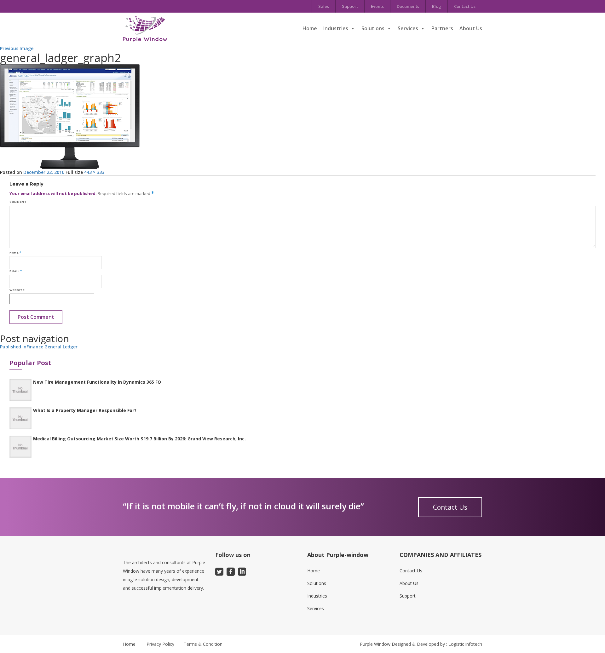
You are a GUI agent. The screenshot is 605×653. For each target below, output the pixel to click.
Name (15, 252)
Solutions (372, 28)
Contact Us (464, 6)
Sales (323, 6)
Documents (408, 6)
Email (15, 271)
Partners (442, 28)
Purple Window (375, 644)
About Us (470, 28)
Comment (17, 201)
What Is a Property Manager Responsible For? (84, 410)
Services (408, 28)
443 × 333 (94, 172)
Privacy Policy (160, 644)
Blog (436, 6)
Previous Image (16, 48)
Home (309, 28)
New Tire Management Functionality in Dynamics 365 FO (97, 382)
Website (17, 290)
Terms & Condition (203, 644)
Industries (335, 28)
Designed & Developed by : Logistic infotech (437, 644)
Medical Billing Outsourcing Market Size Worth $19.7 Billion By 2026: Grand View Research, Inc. (139, 439)
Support (350, 6)
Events (377, 6)
